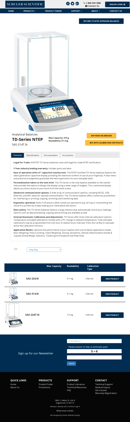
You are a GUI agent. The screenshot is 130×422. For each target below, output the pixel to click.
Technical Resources (76, 387)
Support (75, 11)
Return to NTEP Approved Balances (101, 21)
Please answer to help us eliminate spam (87, 346)
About (95, 11)
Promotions (44, 387)
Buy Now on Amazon (101, 135)
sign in (77, 406)
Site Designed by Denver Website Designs (65, 415)
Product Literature (76, 384)
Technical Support (104, 384)
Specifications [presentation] (32, 155)
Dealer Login (117, 4)
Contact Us (93, 6)
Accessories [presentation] (67, 155)
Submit (71, 363)
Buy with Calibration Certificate (106, 143)
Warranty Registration (106, 393)
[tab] (17, 155)
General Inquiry (102, 387)
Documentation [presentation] (51, 155)
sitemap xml (62, 406)
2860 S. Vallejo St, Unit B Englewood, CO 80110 (65, 401)
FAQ (69, 390)
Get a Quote (101, 390)
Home (11, 11)
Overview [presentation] (17, 155)
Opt (16, 248)
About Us (14, 387)
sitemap (53, 406)
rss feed (71, 406)
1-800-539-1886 (93, 3)
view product (112, 279)
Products (28, 11)
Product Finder (53, 11)
